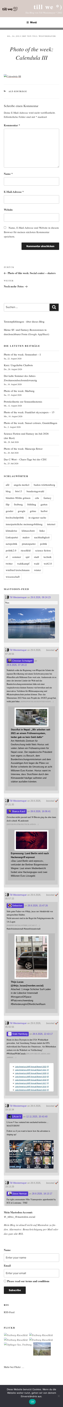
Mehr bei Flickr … (14, 1367)
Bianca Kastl (18, 811)
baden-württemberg (44, 484)
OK (32, 1401)
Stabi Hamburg (19, 1034)
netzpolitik (11, 543)
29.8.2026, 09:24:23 (40, 597)
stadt (36, 557)
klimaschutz (28, 530)
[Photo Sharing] (12, 76)
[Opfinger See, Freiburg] (18, 1344)
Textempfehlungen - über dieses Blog (24, 321)
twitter (9, 563)
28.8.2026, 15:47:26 (38, 905)
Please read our (28, 1281)
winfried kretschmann (18, 570)
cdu (37, 498)
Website (8, 210)
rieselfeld (26, 550)
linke (42, 530)
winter (37, 570)
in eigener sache (37, 517)
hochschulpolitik (15, 517)
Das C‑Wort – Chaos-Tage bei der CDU (25, 459)
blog (8, 491)
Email (7, 1265)
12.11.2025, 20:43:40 (36, 1116)
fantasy (47, 498)
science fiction (43, 550)
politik (43, 543)
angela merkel (21, 484)
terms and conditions (37, 1281)
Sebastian (17, 905)
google (21, 511)
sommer (16, 557)
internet (51, 524)
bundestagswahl (35, 491)
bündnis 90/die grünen (18, 498)
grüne (33, 511)
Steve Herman (19, 1193)
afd (7, 484)
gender (9, 511)
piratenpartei (29, 543)
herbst (44, 511)
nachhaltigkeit (42, 537)
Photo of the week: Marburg (19, 391)
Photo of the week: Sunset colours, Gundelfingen (30, 423)
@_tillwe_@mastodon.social (19, 1216)
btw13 (18, 491)
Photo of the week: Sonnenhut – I (22, 354)
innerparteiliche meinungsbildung (24, 524)
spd (27, 557)
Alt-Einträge (18, 91)
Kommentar (12, 125)
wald (36, 563)
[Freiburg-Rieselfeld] (16, 1335)
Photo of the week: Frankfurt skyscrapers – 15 (29, 412)
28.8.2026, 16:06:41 (40, 811)
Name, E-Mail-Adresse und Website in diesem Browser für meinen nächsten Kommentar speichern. (31, 232)
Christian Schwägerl (22, 660)
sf (7, 557)
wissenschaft (13, 576)
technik (48, 557)
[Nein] (58, 1396)
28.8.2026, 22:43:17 (43, 1034)
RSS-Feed (9, 1312)
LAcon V (16, 1116)
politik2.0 (11, 550)
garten (44, 504)
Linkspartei (12, 537)
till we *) (48, 6)
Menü (33, 22)
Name (8, 174)
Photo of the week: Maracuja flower (23, 448)
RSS (21, 1233)
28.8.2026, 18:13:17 (42, 1193)
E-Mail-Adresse (14, 192)
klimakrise (11, 530)
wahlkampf (23, 563)
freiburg (18, 504)
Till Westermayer (44, 36)
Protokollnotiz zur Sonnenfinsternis (23, 401)
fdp (7, 504)
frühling (31, 504)
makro (26, 537)
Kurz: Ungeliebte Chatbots (18, 365)
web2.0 (48, 563)
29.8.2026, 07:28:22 (17, 665)
